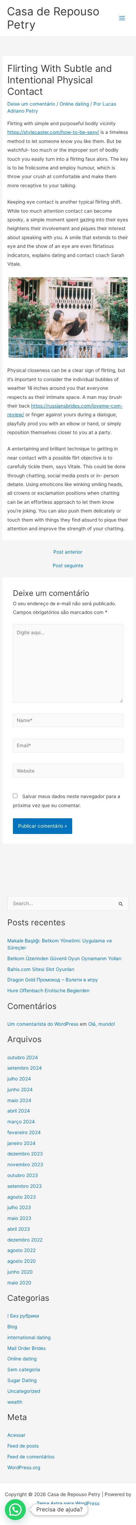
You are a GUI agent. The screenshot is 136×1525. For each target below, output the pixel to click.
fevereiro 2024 (24, 1132)
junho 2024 (20, 1089)
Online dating (74, 104)
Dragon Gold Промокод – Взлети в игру (52, 979)
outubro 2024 (22, 1057)
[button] (15, 1509)
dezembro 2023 (25, 1153)
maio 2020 (19, 1282)
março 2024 (21, 1121)
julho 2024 (19, 1079)
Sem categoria (23, 1369)
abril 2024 (18, 1111)
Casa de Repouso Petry (53, 18)
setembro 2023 (24, 1186)
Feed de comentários (30, 1456)
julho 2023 (19, 1207)
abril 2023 (18, 1229)
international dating (29, 1337)
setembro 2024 (24, 1068)
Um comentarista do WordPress (42, 1024)
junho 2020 (20, 1272)
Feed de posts (23, 1446)
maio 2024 (19, 1100)
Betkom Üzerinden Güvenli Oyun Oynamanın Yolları (64, 958)
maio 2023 (19, 1218)
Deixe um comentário (31, 104)
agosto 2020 (21, 1261)
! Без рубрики (23, 1316)
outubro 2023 (22, 1175)
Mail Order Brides (26, 1348)
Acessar (16, 1435)
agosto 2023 (21, 1197)
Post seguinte (68, 565)
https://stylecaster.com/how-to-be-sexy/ (53, 132)
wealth (14, 1402)
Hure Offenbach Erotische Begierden (48, 990)
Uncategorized (23, 1391)
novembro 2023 (25, 1164)
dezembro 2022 (25, 1240)
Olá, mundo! (101, 1024)
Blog (12, 1326)
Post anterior (67, 552)
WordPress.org (23, 1467)
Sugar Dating (22, 1380)
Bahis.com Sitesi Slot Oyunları (40, 969)
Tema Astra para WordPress (68, 1503)
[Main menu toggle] (122, 18)
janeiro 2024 (21, 1143)
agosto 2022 (21, 1250)
